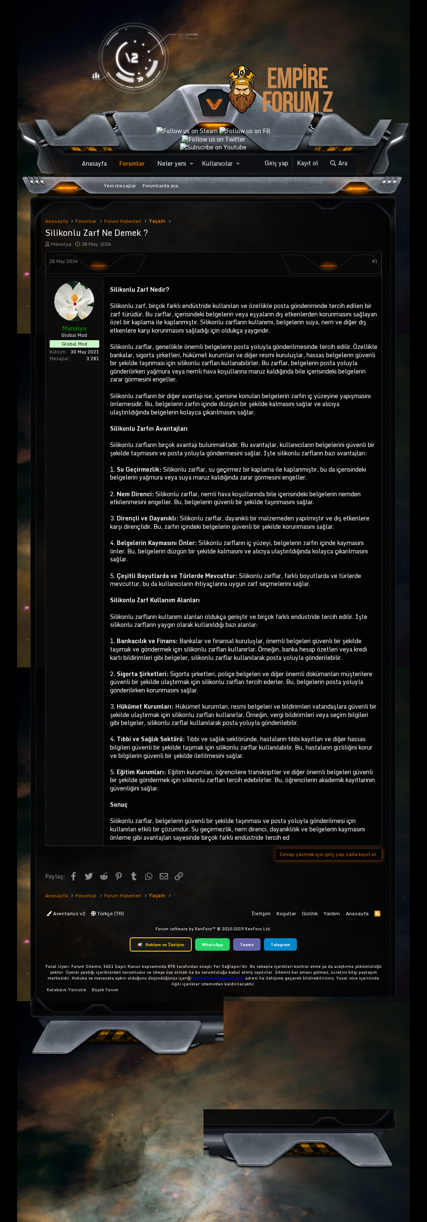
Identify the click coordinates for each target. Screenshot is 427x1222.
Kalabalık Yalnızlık (66, 989)
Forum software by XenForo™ (213, 928)
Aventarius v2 (68, 913)
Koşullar (286, 913)
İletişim (261, 913)
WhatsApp (212, 944)
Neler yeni (171, 163)
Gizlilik (310, 913)
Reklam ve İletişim (160, 944)
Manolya (61, 244)
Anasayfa (94, 163)
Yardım (332, 913)
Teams (247, 944)
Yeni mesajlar (120, 185)
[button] (192, 163)
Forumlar (132, 163)
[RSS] (377, 913)
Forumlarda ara (160, 185)
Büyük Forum (105, 989)
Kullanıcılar (217, 163)
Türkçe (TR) (110, 913)
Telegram (280, 944)
